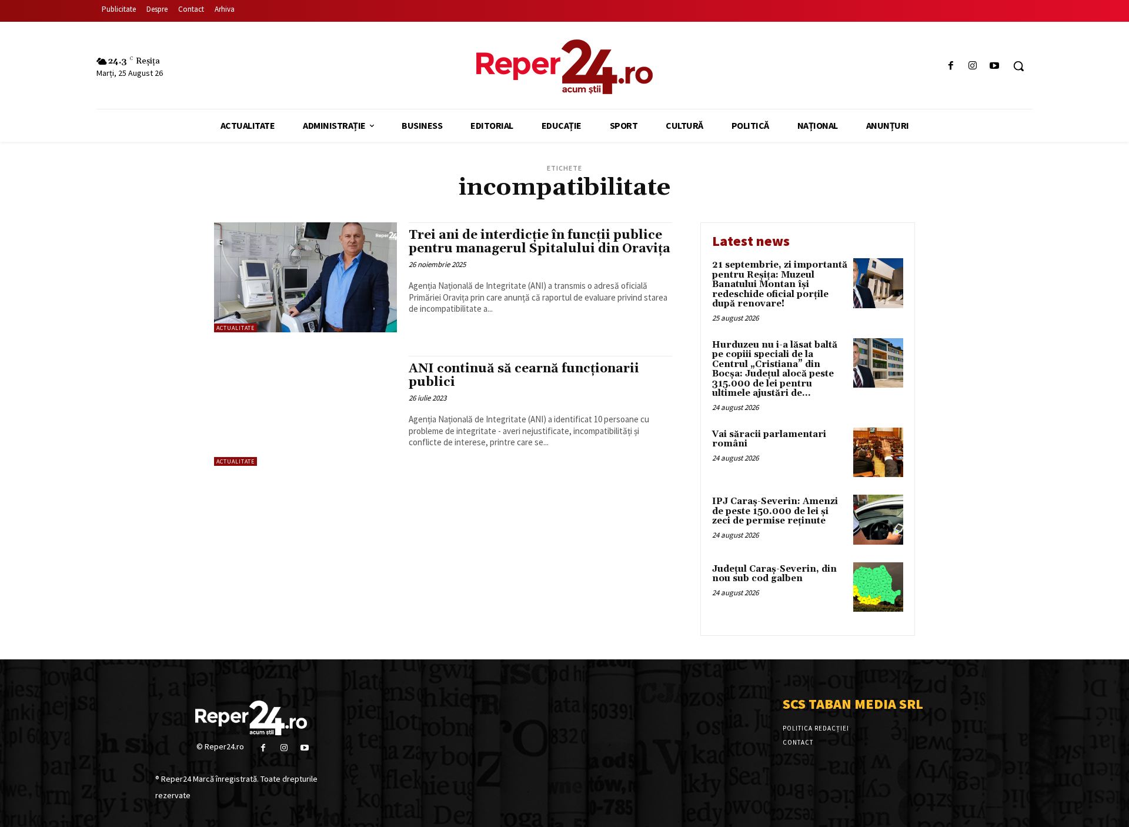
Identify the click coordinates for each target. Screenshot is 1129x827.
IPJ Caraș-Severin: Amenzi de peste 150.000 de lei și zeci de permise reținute (775, 511)
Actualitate (235, 328)
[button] (1018, 66)
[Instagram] (973, 66)
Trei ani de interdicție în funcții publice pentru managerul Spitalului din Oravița (539, 242)
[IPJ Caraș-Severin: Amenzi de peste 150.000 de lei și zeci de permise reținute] (878, 520)
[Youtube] (995, 66)
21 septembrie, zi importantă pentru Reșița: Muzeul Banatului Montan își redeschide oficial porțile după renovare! (779, 284)
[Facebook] (950, 66)
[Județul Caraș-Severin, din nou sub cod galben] (878, 587)
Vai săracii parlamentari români (769, 439)
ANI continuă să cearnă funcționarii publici (524, 375)
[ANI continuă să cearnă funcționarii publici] (305, 411)
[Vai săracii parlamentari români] (878, 453)
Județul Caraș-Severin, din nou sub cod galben (774, 574)
